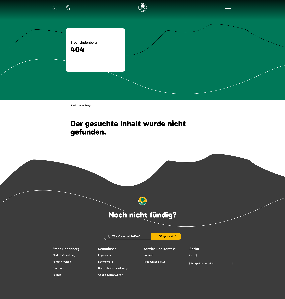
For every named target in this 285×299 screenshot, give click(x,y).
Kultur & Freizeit (62, 261)
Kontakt (148, 255)
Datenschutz (105, 261)
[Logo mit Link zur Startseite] (142, 7)
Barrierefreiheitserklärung (113, 268)
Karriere (57, 274)
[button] (228, 8)
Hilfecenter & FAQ (154, 261)
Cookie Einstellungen (110, 274)
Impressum (104, 255)
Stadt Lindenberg (80, 105)
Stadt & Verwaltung (64, 255)
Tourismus (58, 268)
